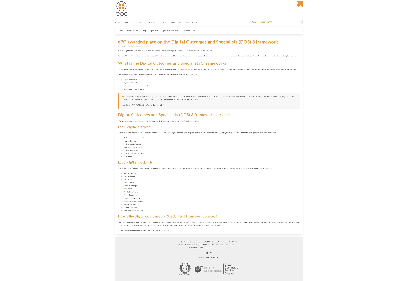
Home (117, 22)
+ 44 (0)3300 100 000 (263, 22)
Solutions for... (139, 22)
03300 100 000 (197, 248)
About (173, 22)
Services (164, 22)
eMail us (212, 248)
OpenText (154, 31)
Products (126, 22)
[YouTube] (207, 252)
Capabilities (152, 22)
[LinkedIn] (211, 252)
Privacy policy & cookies (209, 257)
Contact (195, 22)
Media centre (184, 22)
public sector (185, 69)
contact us (165, 230)
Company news (144, 46)
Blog (144, 31)
